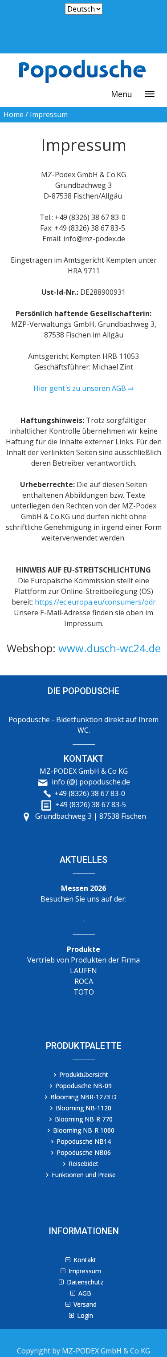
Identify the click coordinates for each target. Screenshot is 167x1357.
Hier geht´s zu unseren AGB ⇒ (83, 388)
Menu (121, 94)
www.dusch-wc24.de (109, 648)
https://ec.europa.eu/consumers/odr (95, 602)
